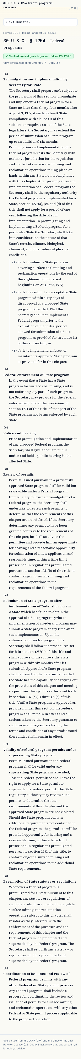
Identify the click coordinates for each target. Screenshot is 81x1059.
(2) (14, 292)
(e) (5, 595)
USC (15, 33)
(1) (14, 262)
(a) (5, 74)
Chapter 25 (39, 33)
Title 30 (25, 33)
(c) (5, 427)
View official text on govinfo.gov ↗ (24, 63)
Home (7, 33)
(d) (5, 469)
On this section (20, 22)
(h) (5, 968)
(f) (5, 744)
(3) (14, 350)
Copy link (54, 63)
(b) (5, 369)
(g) (5, 876)
